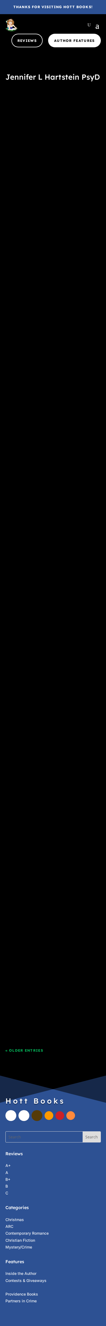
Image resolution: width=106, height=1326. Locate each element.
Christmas (14, 1219)
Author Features (74, 40)
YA (46, 342)
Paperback (42, 231)
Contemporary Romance (27, 1233)
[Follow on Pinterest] (59, 1115)
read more (23, 183)
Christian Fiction (20, 1240)
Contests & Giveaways (25, 1280)
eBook (45, 119)
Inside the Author (20, 1273)
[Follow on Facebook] (10, 1115)
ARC (9, 1226)
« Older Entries (24, 1050)
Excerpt (60, 119)
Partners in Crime (52, 126)
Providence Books (21, 1294)
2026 (86, 112)
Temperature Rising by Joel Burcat (48, 211)
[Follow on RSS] (70, 1115)
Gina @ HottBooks (32, 112)
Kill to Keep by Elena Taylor (40, 852)
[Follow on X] (23, 1115)
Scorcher (52, 970)
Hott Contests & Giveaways (35, 447)
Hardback (49, 865)
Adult (20, 119)
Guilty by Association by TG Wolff (47, 950)
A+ (13, 335)
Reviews (27, 40)
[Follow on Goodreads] (37, 1115)
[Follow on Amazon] (49, 1115)
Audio (32, 119)
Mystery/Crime (18, 1247)
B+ (7, 1179)
